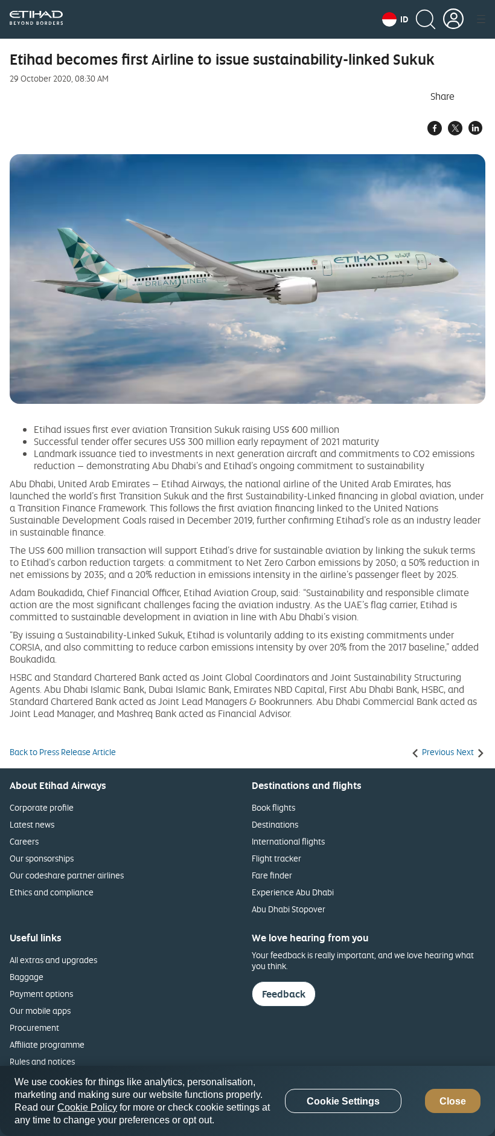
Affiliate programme (47, 1044)
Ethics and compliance (52, 892)
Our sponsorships (42, 858)
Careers (24, 841)
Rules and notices (42, 1061)
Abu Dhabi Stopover (288, 909)
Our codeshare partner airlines (67, 875)
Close (452, 1101)
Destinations (275, 824)
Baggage (26, 976)
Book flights (273, 807)
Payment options (41, 993)
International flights (288, 841)
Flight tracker (276, 858)
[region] (247, 1101)
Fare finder (272, 875)
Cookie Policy (87, 1107)
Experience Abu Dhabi (293, 892)
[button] (395, 19)
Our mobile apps (40, 1010)
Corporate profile (42, 807)
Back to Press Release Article (63, 752)
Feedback (283, 994)
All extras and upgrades (53, 960)
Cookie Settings (343, 1101)
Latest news (32, 824)
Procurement (34, 1027)
